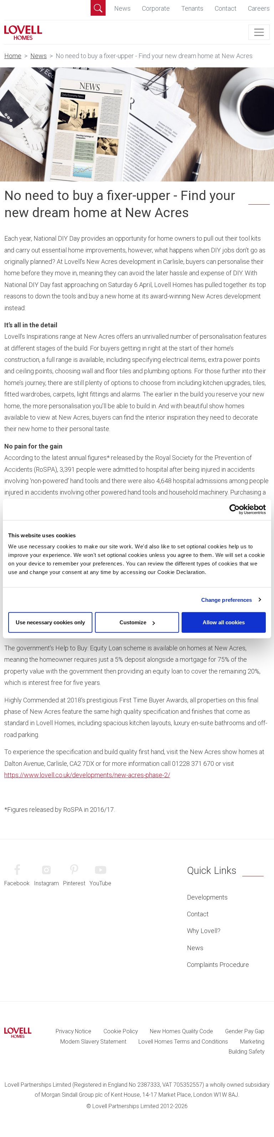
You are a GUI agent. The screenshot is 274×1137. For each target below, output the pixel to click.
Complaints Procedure (218, 964)
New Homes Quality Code (181, 1031)
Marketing (252, 1041)
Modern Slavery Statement (93, 1041)
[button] (98, 8)
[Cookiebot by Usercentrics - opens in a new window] (234, 509)
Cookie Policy (120, 1031)
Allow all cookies (224, 622)
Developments (207, 897)
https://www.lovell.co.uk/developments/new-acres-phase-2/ (87, 775)
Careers (259, 8)
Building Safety (246, 1051)
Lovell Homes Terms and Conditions (183, 1041)
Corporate (156, 8)
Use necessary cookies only (50, 622)
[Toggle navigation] (259, 32)
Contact (226, 8)
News (122, 8)
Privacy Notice (73, 1031)
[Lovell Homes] (23, 32)
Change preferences (226, 599)
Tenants (192, 8)
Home (12, 56)
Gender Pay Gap (244, 1031)
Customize (133, 622)
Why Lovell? (203, 930)
